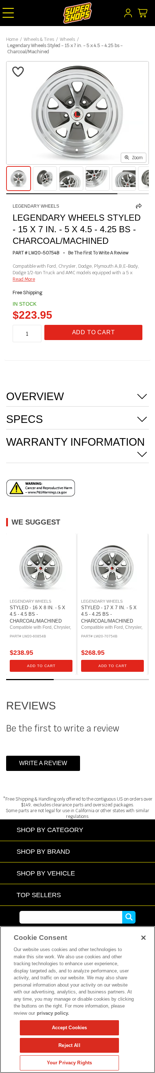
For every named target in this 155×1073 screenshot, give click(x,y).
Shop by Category (50, 830)
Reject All (69, 1045)
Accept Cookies (69, 1027)
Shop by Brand (43, 851)
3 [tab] (125, 679)
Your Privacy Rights (69, 1062)
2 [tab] (77, 679)
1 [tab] (30, 679)
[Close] (143, 938)
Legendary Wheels (36, 206)
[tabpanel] (41, 604)
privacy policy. (53, 1013)
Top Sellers (39, 895)
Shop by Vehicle (46, 873)
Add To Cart (93, 332)
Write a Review (43, 763)
